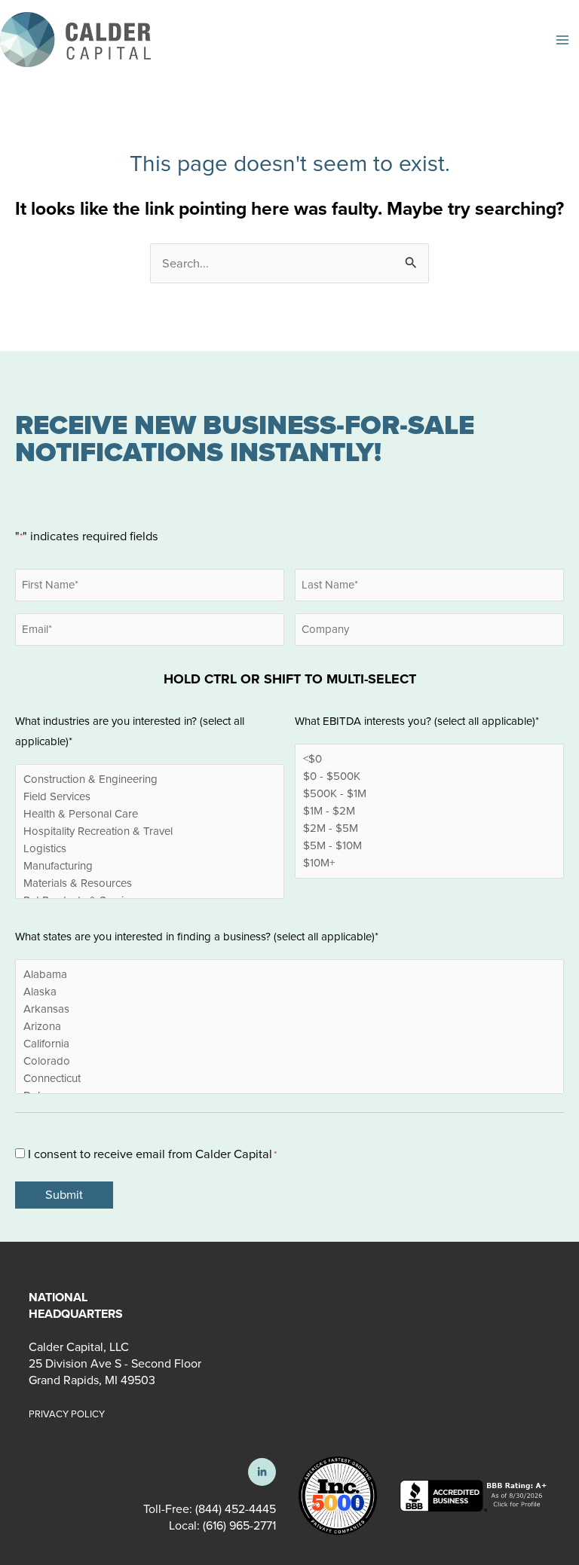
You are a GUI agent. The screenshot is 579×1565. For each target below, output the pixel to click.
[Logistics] (149, 848)
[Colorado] (289, 1061)
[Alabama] (289, 974)
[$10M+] (429, 863)
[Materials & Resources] (149, 883)
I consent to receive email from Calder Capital (152, 1154)
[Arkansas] (289, 1009)
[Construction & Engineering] (149, 779)
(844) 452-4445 (235, 1509)
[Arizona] (289, 1026)
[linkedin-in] (262, 1472)
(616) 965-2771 (238, 1525)
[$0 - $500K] (429, 776)
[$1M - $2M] (429, 811)
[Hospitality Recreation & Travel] (149, 831)
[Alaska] (289, 992)
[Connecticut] (289, 1078)
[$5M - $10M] (429, 845)
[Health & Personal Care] (149, 814)
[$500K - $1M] (429, 793)
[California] (289, 1044)
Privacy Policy (67, 1414)
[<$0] (429, 759)
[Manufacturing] (149, 866)
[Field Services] (149, 796)
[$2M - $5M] (429, 828)
